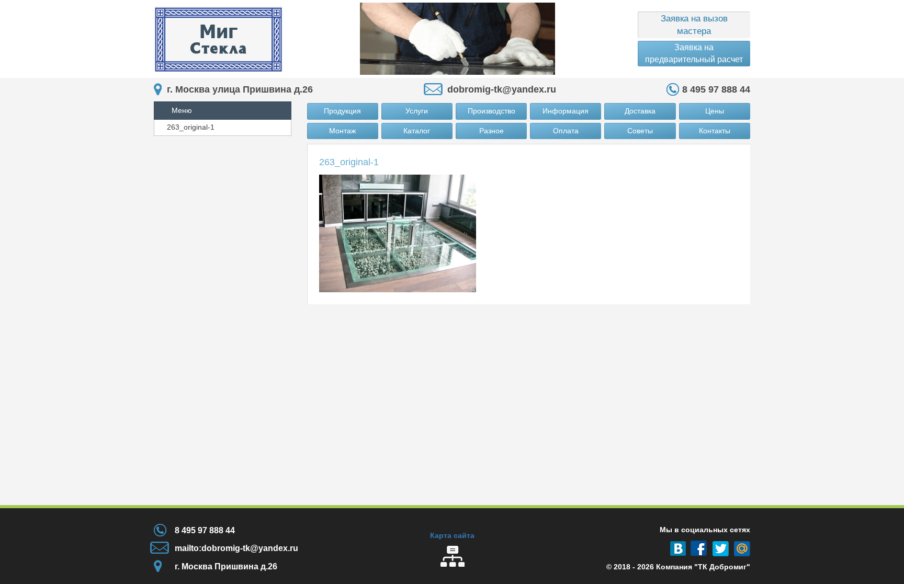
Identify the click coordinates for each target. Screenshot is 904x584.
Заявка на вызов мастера (694, 25)
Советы (640, 131)
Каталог (416, 131)
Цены (714, 111)
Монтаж (342, 131)
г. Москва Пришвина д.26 (226, 566)
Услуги (416, 111)
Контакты (714, 131)
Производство (491, 111)
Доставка (640, 111)
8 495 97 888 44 (716, 89)
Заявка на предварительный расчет (694, 53)
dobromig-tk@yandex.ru (501, 89)
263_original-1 (190, 127)
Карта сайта (452, 535)
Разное (491, 131)
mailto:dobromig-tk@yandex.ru (236, 548)
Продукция (342, 111)
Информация (566, 111)
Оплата (566, 131)
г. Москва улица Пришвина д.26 (240, 89)
